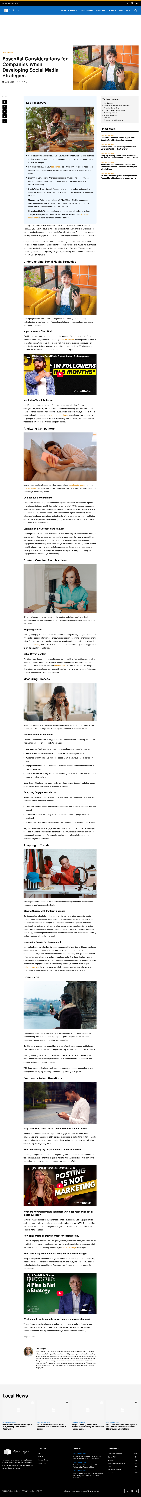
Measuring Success (110, 113)
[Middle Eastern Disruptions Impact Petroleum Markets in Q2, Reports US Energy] (53, 1410)
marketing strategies (59, 415)
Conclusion (107, 118)
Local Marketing (7, 52)
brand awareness (66, 339)
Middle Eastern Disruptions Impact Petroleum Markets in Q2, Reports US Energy (118, 147)
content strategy (69, 1247)
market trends (60, 665)
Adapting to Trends (110, 115)
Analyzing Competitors (111, 108)
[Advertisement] (70, 30)
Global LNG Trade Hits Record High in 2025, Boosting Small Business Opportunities (118, 138)
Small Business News (107, 135)
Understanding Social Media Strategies (117, 106)
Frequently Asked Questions (113, 120)
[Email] (4, 121)
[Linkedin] (127, 3)
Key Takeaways (109, 103)
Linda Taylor (24, 82)
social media (56, 166)
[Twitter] (132, 3)
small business (30, 488)
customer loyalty (30, 967)
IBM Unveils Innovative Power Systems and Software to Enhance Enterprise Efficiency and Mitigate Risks (119, 166)
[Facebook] (123, 3)
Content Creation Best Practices (114, 110)
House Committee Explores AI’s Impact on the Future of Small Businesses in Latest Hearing (119, 176)
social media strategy (77, 485)
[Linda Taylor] (28, 1358)
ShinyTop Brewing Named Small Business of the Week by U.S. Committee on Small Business (119, 156)
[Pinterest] (4, 111)
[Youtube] (137, 3)
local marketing (34, 644)
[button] (136, 10)
